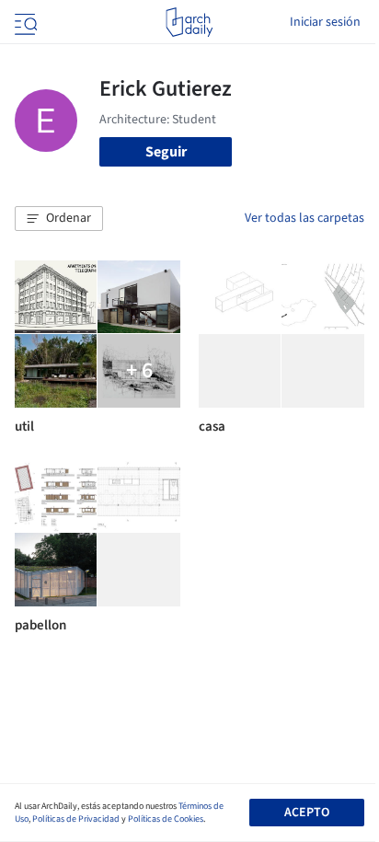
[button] (59, 219)
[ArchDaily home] (189, 22)
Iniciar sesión (325, 22)
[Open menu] (24, 22)
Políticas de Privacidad (76, 819)
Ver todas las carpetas (304, 218)
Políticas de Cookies (165, 819)
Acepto (306, 812)
